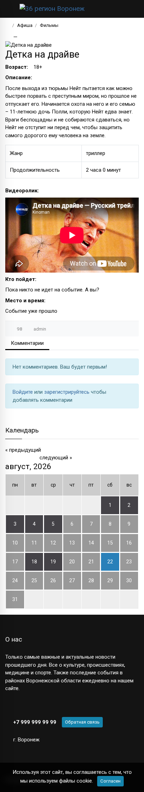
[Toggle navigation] (131, 9)
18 (34, 561)
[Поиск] (111, 8)
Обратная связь (82, 722)
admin (40, 329)
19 (53, 561)
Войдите (23, 392)
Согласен (110, 781)
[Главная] (7, 25)
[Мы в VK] (8, 705)
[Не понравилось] (23, 37)
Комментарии (27, 343)
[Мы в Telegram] (21, 705)
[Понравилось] (7, 37)
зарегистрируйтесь (67, 392)
